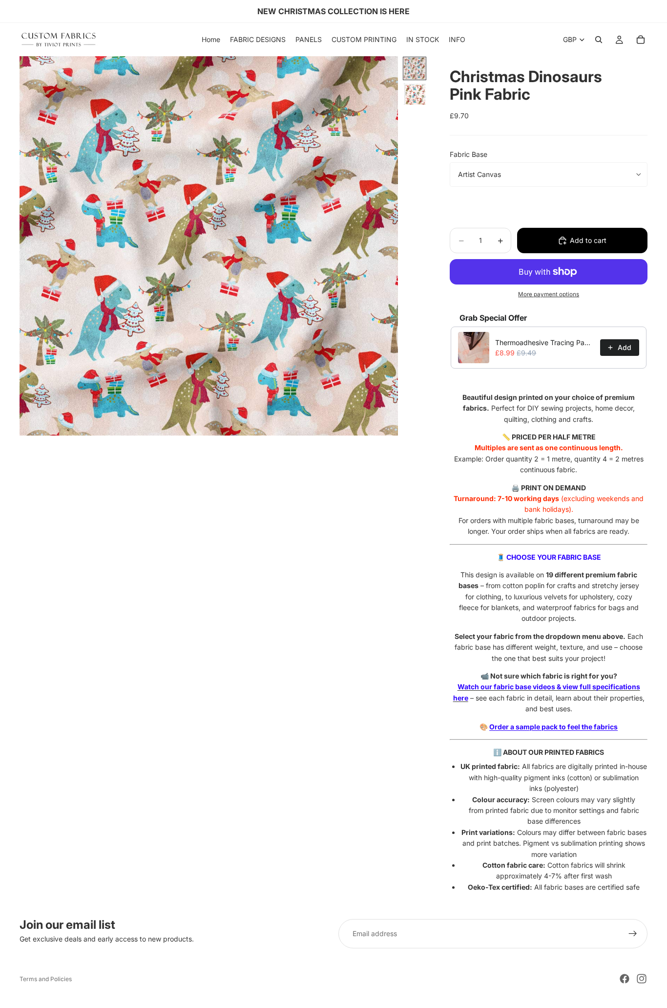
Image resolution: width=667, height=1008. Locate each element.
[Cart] (640, 39)
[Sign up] (633, 933)
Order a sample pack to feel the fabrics (553, 727)
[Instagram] (641, 979)
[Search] (598, 39)
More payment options (548, 294)
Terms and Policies (46, 979)
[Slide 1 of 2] (414, 68)
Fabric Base (468, 154)
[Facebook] (624, 979)
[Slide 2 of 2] (414, 94)
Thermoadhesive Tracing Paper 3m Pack (544, 342)
